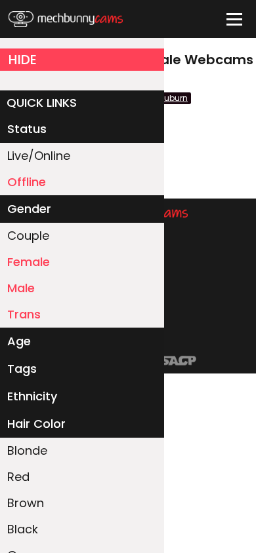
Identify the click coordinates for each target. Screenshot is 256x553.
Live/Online (38, 155)
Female (28, 262)
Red (18, 476)
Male (21, 288)
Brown (25, 503)
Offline (26, 182)
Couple (28, 235)
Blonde (27, 450)
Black (22, 529)
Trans (24, 314)
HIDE (23, 59)
